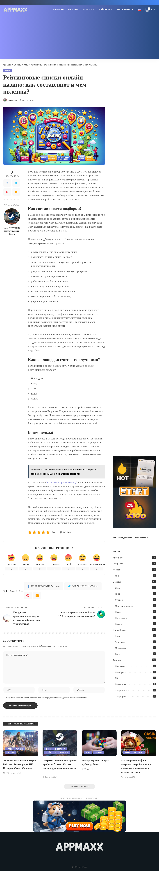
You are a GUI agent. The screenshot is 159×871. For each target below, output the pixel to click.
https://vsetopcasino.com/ (61, 482)
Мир (117, 575)
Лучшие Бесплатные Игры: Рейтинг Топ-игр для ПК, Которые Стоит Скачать (19, 764)
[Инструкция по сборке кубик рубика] (99, 743)
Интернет (117, 557)
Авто (117, 636)
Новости (117, 569)
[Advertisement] (79, 37)
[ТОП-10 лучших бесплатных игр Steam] (12, 216)
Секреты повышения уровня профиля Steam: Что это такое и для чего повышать (60, 764)
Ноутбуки (119, 672)
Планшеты (120, 684)
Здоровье (120, 642)
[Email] (16, 192)
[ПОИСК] (153, 9)
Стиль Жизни (119, 630)
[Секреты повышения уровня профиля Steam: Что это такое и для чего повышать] (60, 743)
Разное (118, 624)
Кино (117, 594)
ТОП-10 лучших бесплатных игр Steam (11, 231)
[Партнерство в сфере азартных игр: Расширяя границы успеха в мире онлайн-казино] (138, 743)
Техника (117, 660)
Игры (7, 70)
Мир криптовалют (124, 606)
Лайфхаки (118, 563)
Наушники (120, 666)
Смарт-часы (121, 690)
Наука (118, 612)
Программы (121, 618)
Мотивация (120, 648)
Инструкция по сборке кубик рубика (95, 762)
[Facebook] (7, 183)
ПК (116, 678)
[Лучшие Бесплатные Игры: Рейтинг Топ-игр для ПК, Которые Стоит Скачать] (20, 743)
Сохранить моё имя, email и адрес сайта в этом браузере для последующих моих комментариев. (46, 698)
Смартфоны (121, 696)
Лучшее (119, 600)
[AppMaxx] (15, 10)
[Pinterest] (7, 192)
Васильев (12, 100)
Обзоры (117, 582)
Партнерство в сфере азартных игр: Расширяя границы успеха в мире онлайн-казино (136, 766)
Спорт (118, 654)
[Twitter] (16, 183)
